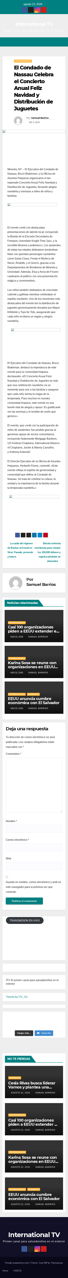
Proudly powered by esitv (17, 1263)
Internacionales (23, 61)
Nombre (11, 821)
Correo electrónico (17, 839)
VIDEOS (17, 1270)
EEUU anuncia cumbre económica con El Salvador (33, 700)
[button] (51, 41)
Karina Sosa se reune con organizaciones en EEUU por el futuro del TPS (32, 666)
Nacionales (33, 694)
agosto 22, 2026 (21, 1093)
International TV (34, 24)
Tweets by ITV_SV (17, 996)
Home (5, 1270)
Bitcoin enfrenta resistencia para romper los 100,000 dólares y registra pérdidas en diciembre (47, 552)
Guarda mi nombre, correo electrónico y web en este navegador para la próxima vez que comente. (33, 887)
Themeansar (57, 1263)
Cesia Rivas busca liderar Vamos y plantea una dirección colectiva (31, 1087)
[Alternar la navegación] (63, 42)
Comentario (13, 753)
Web (8, 858)
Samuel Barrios (40, 117)
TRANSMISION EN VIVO (25, 920)
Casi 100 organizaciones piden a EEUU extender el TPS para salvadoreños (32, 631)
